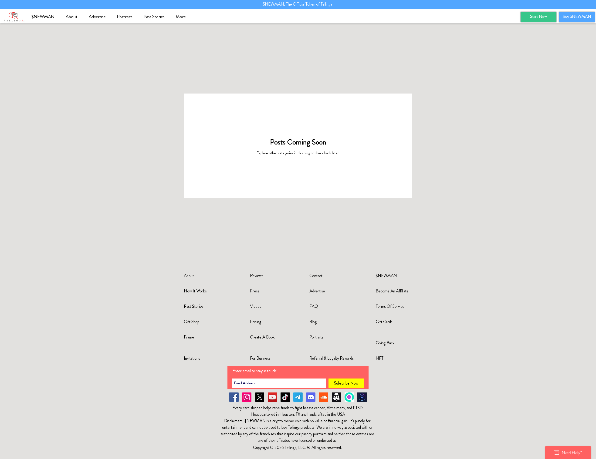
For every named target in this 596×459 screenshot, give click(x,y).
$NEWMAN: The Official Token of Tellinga (298, 4)
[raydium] (362, 397)
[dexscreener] (336, 397)
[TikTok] (285, 397)
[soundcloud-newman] (323, 397)
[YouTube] (272, 397)
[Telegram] (298, 397)
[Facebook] (234, 397)
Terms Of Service (390, 306)
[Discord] (310, 397)
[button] (73, 17)
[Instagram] (246, 397)
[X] (259, 397)
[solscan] (349, 397)
